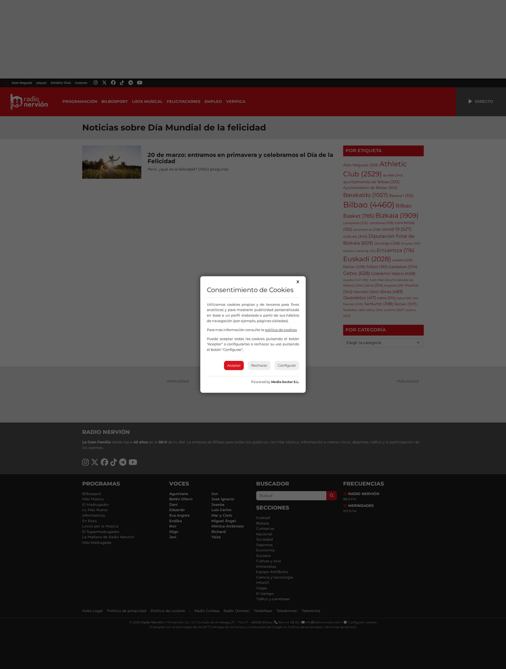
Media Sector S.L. (285, 382)
